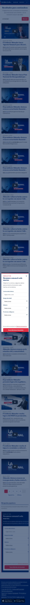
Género (5, 305)
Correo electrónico (8, 291)
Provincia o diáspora (8, 312)
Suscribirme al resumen (15, 330)
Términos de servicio (21, 326)
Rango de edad (7, 298)
